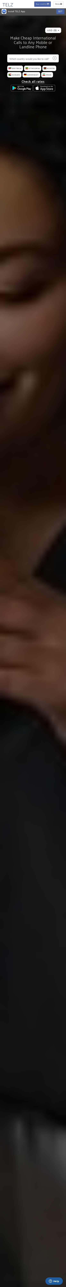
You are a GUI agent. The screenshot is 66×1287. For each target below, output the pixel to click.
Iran (49, 75)
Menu (59, 4)
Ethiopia (34, 68)
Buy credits (41, 4)
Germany (33, 75)
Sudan (16, 75)
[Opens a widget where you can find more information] (54, 1281)
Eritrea (17, 68)
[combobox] (53, 30)
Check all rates (33, 82)
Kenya (51, 68)
